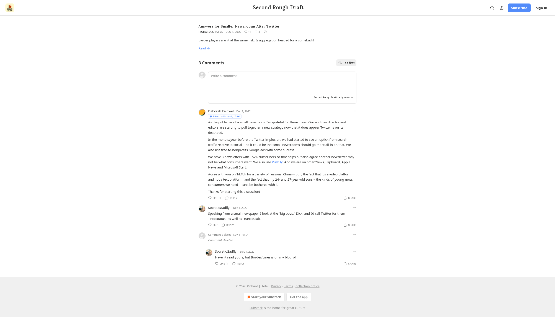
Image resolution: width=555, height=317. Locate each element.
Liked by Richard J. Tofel (226, 116)
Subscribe (519, 8)
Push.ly (277, 162)
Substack (256, 308)
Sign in (541, 8)
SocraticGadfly (219, 207)
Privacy (276, 286)
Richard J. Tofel (211, 31)
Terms (288, 286)
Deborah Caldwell (221, 111)
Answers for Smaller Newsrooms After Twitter (239, 26)
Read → (204, 48)
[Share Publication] (501, 7)
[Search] (492, 7)
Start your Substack (266, 297)
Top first (349, 63)
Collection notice (307, 286)
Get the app (299, 297)
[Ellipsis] (354, 111)
